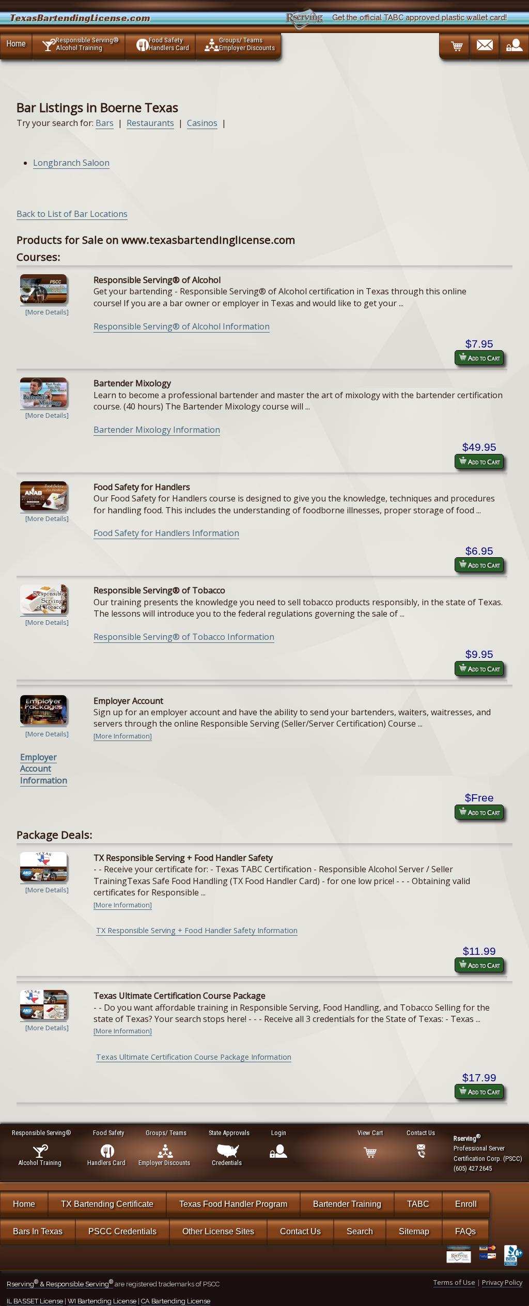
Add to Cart (483, 358)
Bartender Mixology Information (157, 429)
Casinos (202, 123)
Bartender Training (347, 1204)
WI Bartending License (102, 1301)
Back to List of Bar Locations (72, 213)
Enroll (466, 1204)
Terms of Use (454, 1282)
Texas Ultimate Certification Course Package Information (193, 1057)
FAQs (465, 1231)
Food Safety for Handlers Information (166, 533)
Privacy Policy (502, 1282)
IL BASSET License (35, 1301)
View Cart (370, 1133)
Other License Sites (218, 1231)
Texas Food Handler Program (233, 1204)
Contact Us (300, 1231)
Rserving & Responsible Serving (60, 1284)
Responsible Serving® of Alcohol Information (182, 326)
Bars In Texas (38, 1231)
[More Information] (123, 736)
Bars (105, 123)
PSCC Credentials (122, 1231)
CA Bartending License (175, 1301)
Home (16, 43)
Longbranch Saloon (71, 162)
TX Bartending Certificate (107, 1204)
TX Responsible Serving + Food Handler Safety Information (197, 930)
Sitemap (414, 1231)
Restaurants (150, 123)
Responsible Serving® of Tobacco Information (184, 636)
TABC (418, 1204)
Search (360, 1231)
